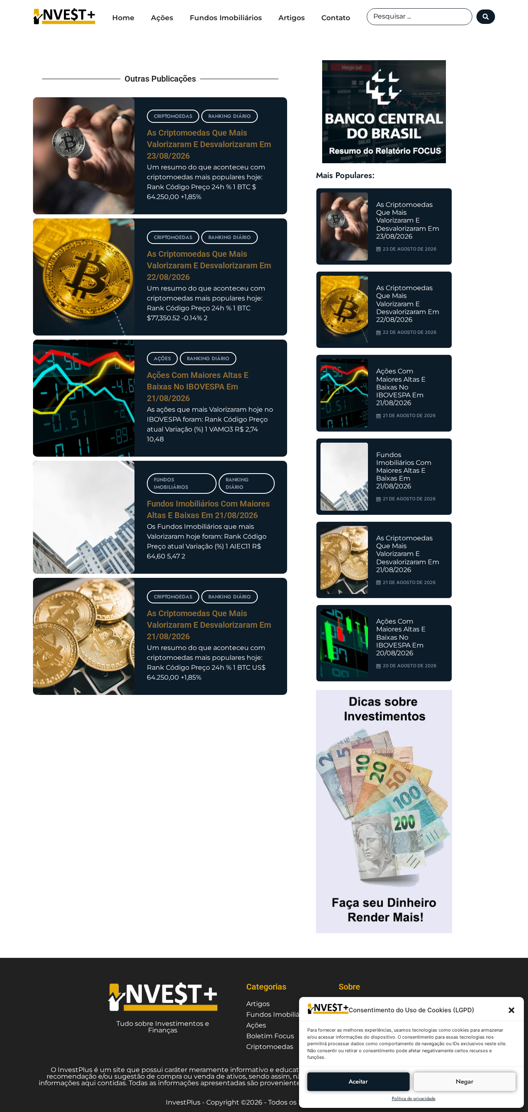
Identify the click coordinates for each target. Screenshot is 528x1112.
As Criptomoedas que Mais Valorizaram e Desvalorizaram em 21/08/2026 (209, 624)
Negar (465, 1081)
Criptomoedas (173, 116)
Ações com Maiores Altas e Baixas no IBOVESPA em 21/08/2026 (197, 386)
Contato (335, 18)
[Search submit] (485, 16)
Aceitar (358, 1081)
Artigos (291, 18)
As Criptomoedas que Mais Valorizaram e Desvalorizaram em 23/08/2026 (209, 144)
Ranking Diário (229, 116)
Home (123, 18)
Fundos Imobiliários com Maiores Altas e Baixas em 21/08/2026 (403, 470)
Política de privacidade (414, 1098)
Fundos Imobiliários (226, 18)
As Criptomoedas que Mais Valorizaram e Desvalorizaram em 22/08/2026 (209, 265)
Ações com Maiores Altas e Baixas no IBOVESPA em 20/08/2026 (401, 637)
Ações (162, 18)
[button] (511, 1010)
